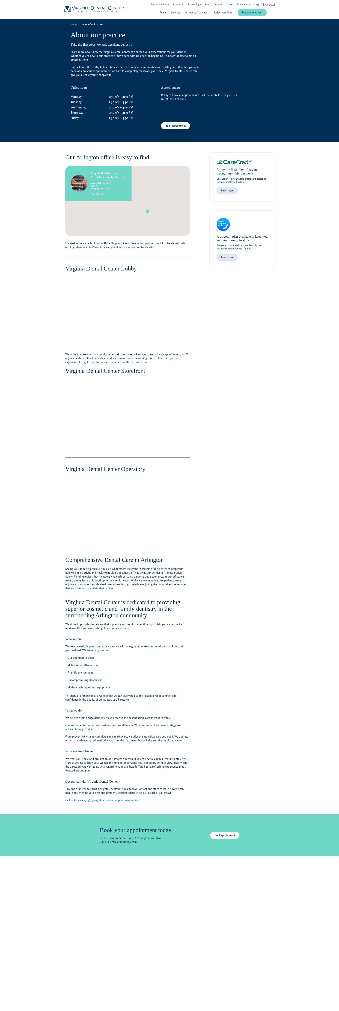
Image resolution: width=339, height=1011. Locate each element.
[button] (147, 211)
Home (74, 24)
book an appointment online (122, 800)
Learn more (227, 190)
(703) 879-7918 (177, 99)
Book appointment (175, 125)
